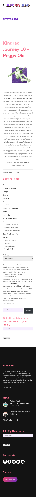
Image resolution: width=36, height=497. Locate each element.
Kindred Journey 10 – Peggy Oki (16, 49)
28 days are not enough (9, 265)
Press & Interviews (10, 218)
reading (5, 293)
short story (28, 293)
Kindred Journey (9, 246)
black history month (23, 270)
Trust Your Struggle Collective (10, 298)
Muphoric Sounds (23, 289)
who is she (17, 300)
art (20, 265)
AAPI (17, 265)
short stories (21, 293)
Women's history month (9, 303)
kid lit (7, 289)
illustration (12, 284)
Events (5, 195)
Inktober (7, 243)
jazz (4, 289)
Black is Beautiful (10, 240)
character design (19, 272)
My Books (6, 215)
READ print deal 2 (10, 420)
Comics (6, 205)
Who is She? (8, 249)
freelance (16, 279)
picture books (20, 291)
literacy (16, 289)
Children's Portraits (8, 277)
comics (27, 277)
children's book (6, 274)
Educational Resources (12, 231)
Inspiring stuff (19, 286)
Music (30, 289)
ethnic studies (6, 279)
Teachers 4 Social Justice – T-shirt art (21, 413)
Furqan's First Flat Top (26, 279)
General (6, 199)
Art (4, 185)
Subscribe (7, 338)
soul (4, 296)
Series (5, 237)
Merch (5, 212)
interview (28, 286)
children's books (16, 274)
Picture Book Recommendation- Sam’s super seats (20, 403)
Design (5, 192)
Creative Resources (11, 228)
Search (28, 311)
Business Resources (11, 225)
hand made (20, 281)
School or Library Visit (11, 234)
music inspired (6, 291)
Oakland (13, 291)
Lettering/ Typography (11, 208)
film (12, 279)
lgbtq (11, 289)
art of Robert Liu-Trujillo (11, 267)
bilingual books (12, 270)
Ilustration (7, 202)
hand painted (28, 281)
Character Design (9, 188)
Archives (6, 255)
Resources (6, 222)
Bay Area (5, 270)
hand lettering (13, 281)
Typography (22, 298)
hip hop (5, 284)
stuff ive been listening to (12, 296)
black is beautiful (8, 272)
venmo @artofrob (10, 479)
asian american (24, 267)
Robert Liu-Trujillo (12, 293)
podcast (26, 291)
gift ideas (5, 281)
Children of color (19, 277)
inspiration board (8, 286)
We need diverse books (8, 300)
